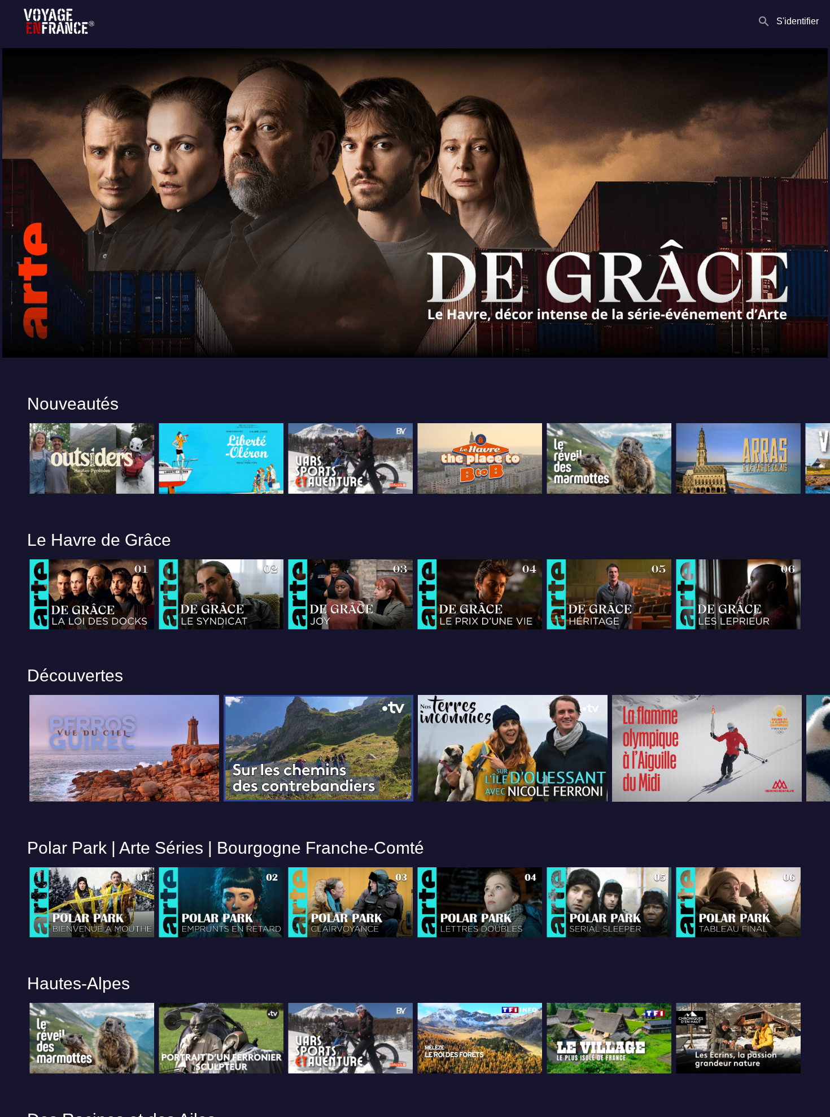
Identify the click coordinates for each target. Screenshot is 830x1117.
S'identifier (797, 21)
